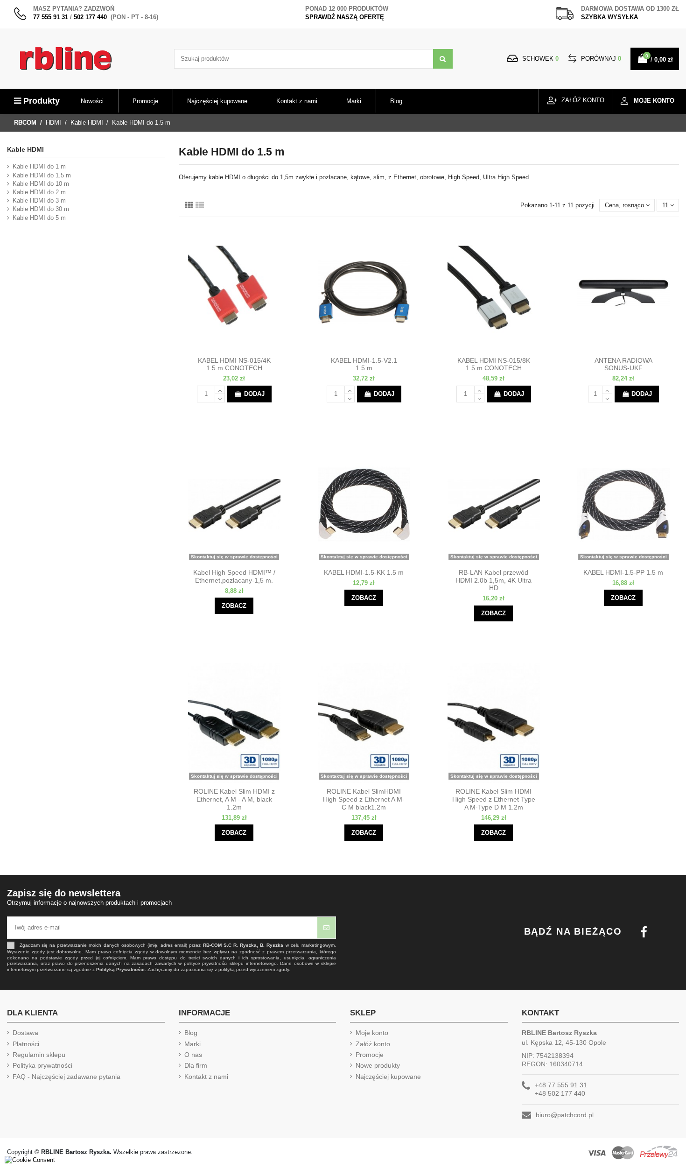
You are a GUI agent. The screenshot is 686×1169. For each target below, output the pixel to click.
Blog (190, 1032)
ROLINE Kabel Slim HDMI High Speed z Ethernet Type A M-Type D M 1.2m (493, 799)
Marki (192, 1044)
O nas (193, 1054)
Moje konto (372, 1032)
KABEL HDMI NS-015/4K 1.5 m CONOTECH (234, 364)
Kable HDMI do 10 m (41, 183)
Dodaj (254, 393)
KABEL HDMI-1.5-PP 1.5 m (623, 572)
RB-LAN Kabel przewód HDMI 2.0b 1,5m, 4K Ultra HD (493, 580)
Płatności (26, 1044)
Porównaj (600, 58)
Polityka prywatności (42, 1065)
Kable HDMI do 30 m (41, 208)
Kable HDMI (25, 149)
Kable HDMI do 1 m (39, 166)
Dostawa (25, 1032)
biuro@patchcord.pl (565, 1115)
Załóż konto (373, 1044)
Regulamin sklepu (39, 1054)
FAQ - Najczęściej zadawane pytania (66, 1076)
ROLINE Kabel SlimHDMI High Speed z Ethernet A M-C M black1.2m (364, 799)
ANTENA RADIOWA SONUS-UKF (623, 364)
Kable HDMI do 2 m (39, 192)
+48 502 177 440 (560, 1093)
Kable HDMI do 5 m (39, 217)
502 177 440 (90, 17)
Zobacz (234, 605)
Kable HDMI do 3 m (39, 200)
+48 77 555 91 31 (561, 1085)
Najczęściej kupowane (388, 1076)
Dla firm (195, 1065)
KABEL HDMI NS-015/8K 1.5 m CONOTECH (493, 364)
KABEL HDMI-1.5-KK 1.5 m (364, 572)
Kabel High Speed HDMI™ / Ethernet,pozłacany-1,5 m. (234, 576)
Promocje (370, 1054)
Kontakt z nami (206, 1076)
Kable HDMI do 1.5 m (42, 175)
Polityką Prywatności (120, 969)
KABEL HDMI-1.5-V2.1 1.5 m (364, 364)
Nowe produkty (378, 1065)
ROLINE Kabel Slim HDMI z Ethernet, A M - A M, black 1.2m (234, 799)
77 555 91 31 (50, 17)
